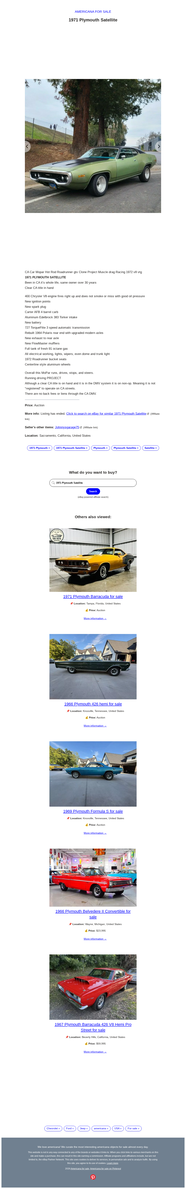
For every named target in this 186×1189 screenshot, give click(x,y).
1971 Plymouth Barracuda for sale (93, 596)
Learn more (112, 1163)
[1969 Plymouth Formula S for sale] (93, 805)
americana (100, 1128)
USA (116, 1128)
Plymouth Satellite (125, 447)
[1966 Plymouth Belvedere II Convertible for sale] (93, 905)
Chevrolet (52, 1128)
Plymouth (99, 447)
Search (93, 491)
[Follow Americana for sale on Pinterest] (93, 1178)
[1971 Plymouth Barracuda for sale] (93, 591)
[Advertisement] (93, 51)
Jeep (83, 1128)
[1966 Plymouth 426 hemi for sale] (93, 698)
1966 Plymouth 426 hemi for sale (93, 704)
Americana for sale (93, 11)
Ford (69, 1128)
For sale (132, 1128)
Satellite (150, 447)
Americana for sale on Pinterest (105, 1168)
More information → (95, 618)
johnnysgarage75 (67, 427)
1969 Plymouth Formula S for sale (93, 811)
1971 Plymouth (38, 447)
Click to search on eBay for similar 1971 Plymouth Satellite (106, 413)
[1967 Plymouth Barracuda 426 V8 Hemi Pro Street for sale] (93, 1018)
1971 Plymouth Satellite (70, 447)
